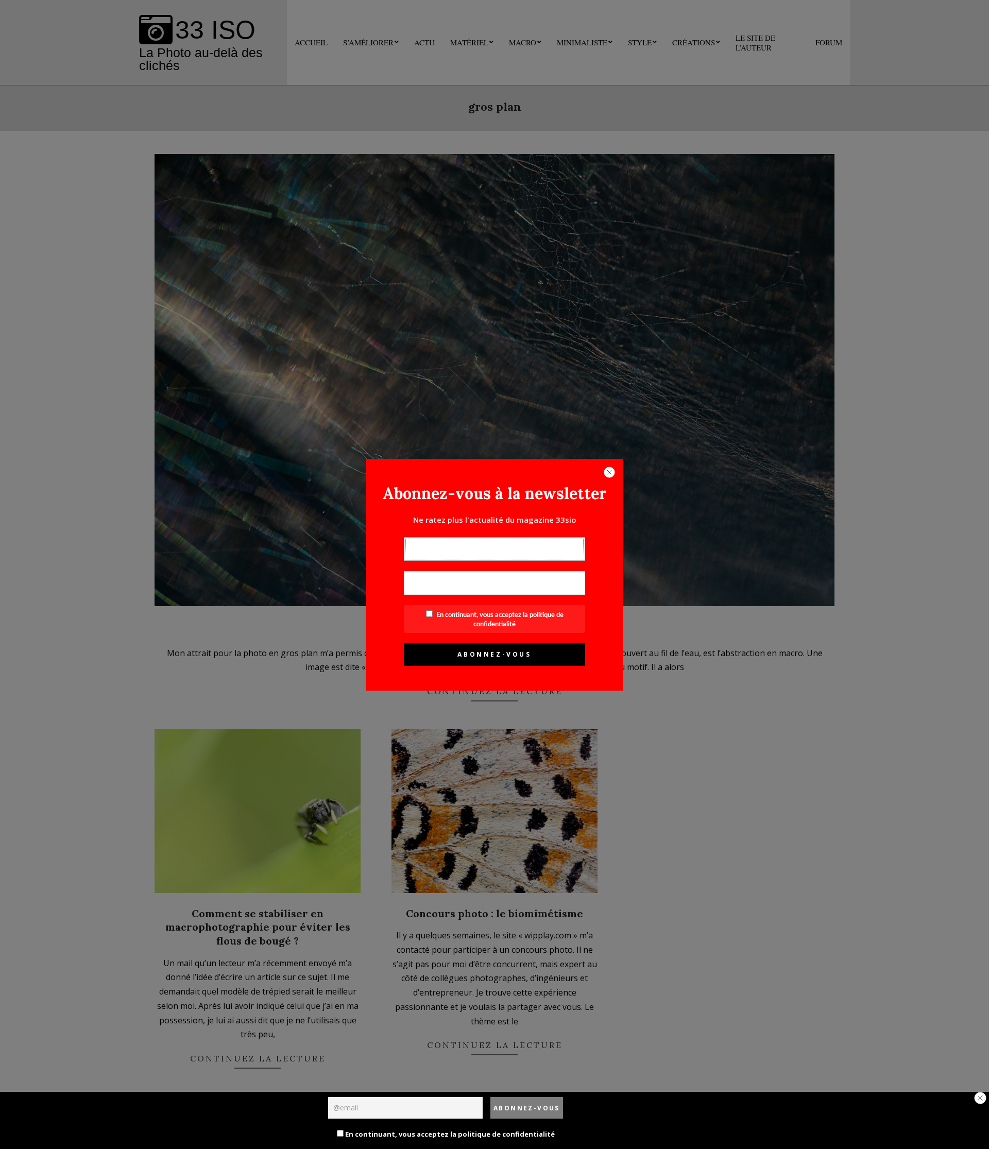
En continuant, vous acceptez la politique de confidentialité (449, 1134)
